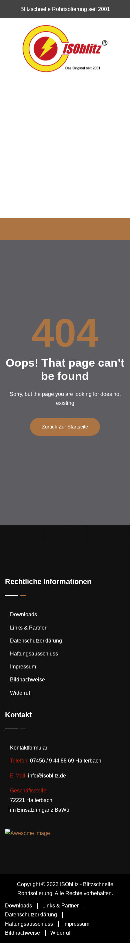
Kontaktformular (28, 748)
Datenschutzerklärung (36, 641)
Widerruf (20, 693)
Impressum (23, 666)
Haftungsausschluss (34, 653)
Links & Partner (28, 628)
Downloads (23, 614)
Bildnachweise (27, 679)
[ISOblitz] (65, 48)
